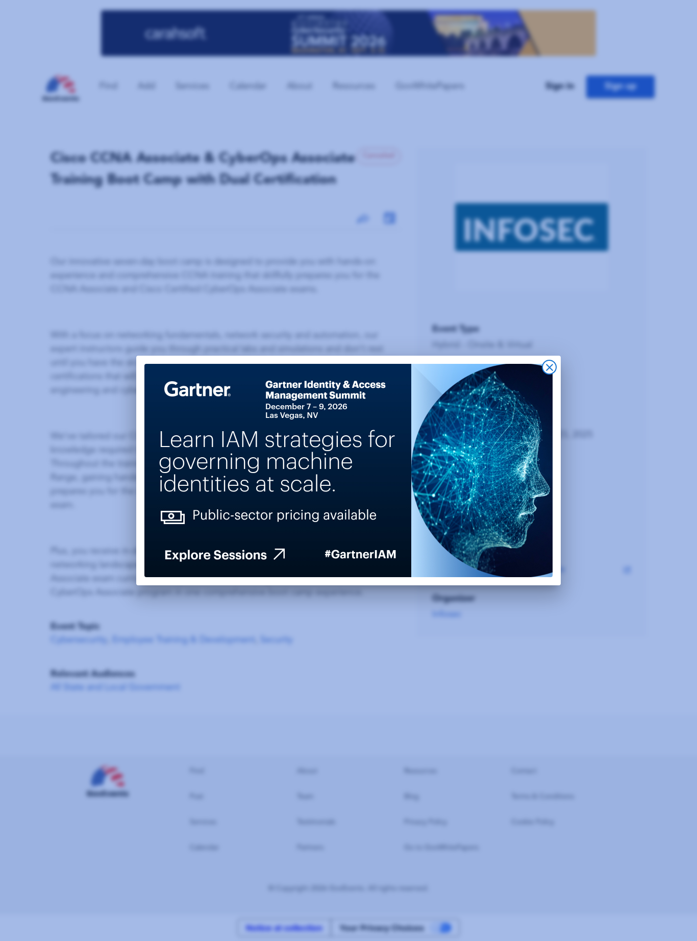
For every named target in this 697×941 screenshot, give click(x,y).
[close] (549, 367)
